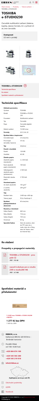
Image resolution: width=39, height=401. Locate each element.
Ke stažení (5, 92)
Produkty (16, 7)
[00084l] (10, 53)
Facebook (9, 391)
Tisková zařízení (27, 7)
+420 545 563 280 (13, 356)
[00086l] (10, 70)
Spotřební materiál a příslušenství (12, 95)
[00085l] (29, 53)
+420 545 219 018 (13, 358)
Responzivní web (29, 397)
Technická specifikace (9, 89)
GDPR (8, 387)
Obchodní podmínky (14, 382)
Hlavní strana (6, 7)
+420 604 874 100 (13, 351)
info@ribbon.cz (12, 363)
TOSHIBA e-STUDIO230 (12, 86)
